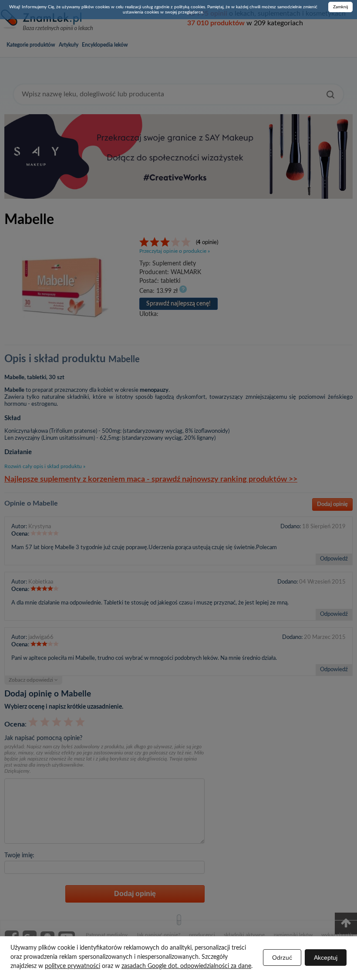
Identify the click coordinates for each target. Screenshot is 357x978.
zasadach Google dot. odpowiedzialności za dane (186, 966)
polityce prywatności (72, 966)
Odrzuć (282, 957)
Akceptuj (325, 957)
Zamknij (340, 7)
